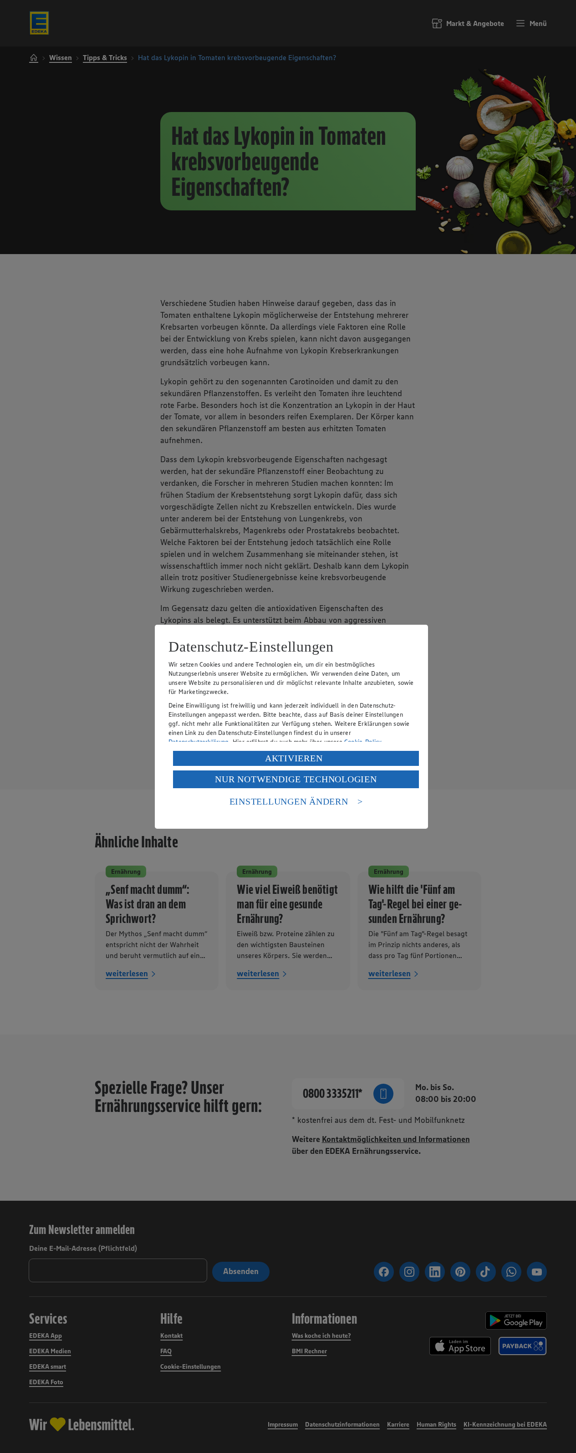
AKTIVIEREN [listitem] (294, 758)
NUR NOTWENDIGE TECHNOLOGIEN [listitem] (296, 779)
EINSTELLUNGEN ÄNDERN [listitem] (288, 801)
